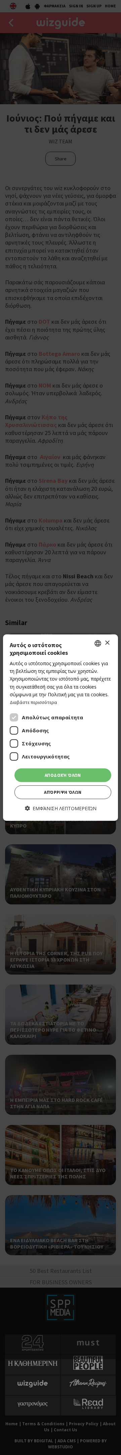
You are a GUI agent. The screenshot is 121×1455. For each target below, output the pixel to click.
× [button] (107, 642)
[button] (60, 808)
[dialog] (60, 727)
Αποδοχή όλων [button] (63, 775)
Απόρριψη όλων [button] (62, 792)
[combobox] (97, 643)
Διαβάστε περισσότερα (33, 702)
